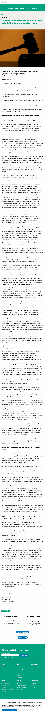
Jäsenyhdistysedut (5, 683)
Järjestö (18, 664)
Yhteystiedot (34, 680)
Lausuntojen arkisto (22, 637)
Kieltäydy (25, 709)
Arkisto (33, 687)
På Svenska (4, 669)
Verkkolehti (34, 8)
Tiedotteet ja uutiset (13, 8)
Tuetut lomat (19, 689)
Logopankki (19, 677)
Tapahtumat (27, 8)
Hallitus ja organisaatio (21, 669)
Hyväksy (9, 709)
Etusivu (3, 664)
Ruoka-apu (18, 683)
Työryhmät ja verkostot (21, 673)
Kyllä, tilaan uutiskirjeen (7, 657)
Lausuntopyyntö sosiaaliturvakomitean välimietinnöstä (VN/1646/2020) (11, 621)
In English (3, 667)
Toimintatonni (4, 685)
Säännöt (18, 667)
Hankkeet (18, 680)
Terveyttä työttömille (21, 685)
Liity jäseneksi (4, 691)
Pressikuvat (19, 671)
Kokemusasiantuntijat (21, 687)
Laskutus (33, 683)
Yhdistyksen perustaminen (7, 689)
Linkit (32, 685)
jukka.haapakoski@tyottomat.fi (9, 603)
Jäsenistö (3, 680)
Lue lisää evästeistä (30, 706)
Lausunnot (21, 8)
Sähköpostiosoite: (5, 653)
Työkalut (3, 687)
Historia (18, 675)
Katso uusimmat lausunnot (22, 632)
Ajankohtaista (22, 6)
